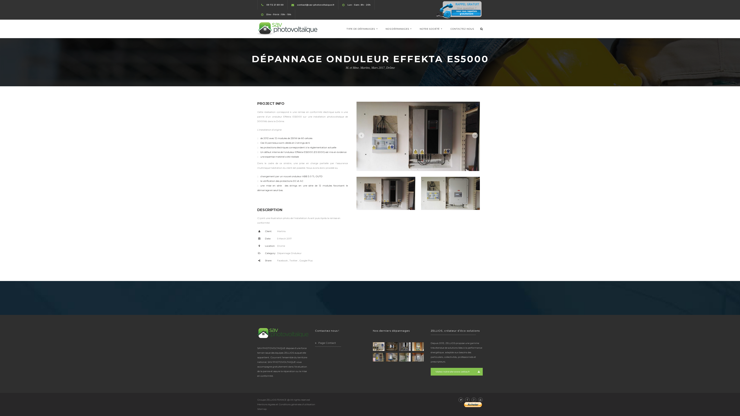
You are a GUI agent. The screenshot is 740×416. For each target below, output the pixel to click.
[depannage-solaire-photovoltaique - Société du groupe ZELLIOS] (287, 28)
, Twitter (293, 260)
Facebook (282, 260)
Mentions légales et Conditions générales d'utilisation (286, 404)
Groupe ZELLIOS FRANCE (272, 399)
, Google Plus (305, 260)
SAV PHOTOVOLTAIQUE (282, 362)
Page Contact (327, 342)
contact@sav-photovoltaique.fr (315, 4)
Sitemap (262, 409)
